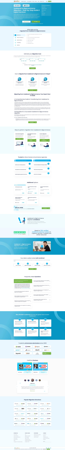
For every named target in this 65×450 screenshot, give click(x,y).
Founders (44, 439)
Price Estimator (26, 21)
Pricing (33, 1)
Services (36, 1)
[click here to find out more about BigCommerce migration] (26, 5)
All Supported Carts (27, 439)
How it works (17, 202)
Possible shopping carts (28, 440)
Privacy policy (15, 438)
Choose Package (31, 140)
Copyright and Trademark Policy (18, 441)
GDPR (14, 440)
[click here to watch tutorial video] (42, 246)
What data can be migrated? (46, 5)
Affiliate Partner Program (37, 434)
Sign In (47, 1)
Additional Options (44, 8)
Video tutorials (27, 438)
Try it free (49, 1)
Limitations (43, 14)
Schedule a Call (42, 1)
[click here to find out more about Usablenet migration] (17, 5)
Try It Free (35, 21)
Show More (31, 122)
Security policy (16, 439)
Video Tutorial (44, 10)
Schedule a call (41, 23)
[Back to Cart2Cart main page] (16, 1)
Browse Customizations (43, 140)
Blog (38, 1)
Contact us (44, 434)
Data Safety (43, 13)
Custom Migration (29, 1)
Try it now (45, 208)
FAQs (42, 11)
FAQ (25, 434)
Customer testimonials (46, 438)
